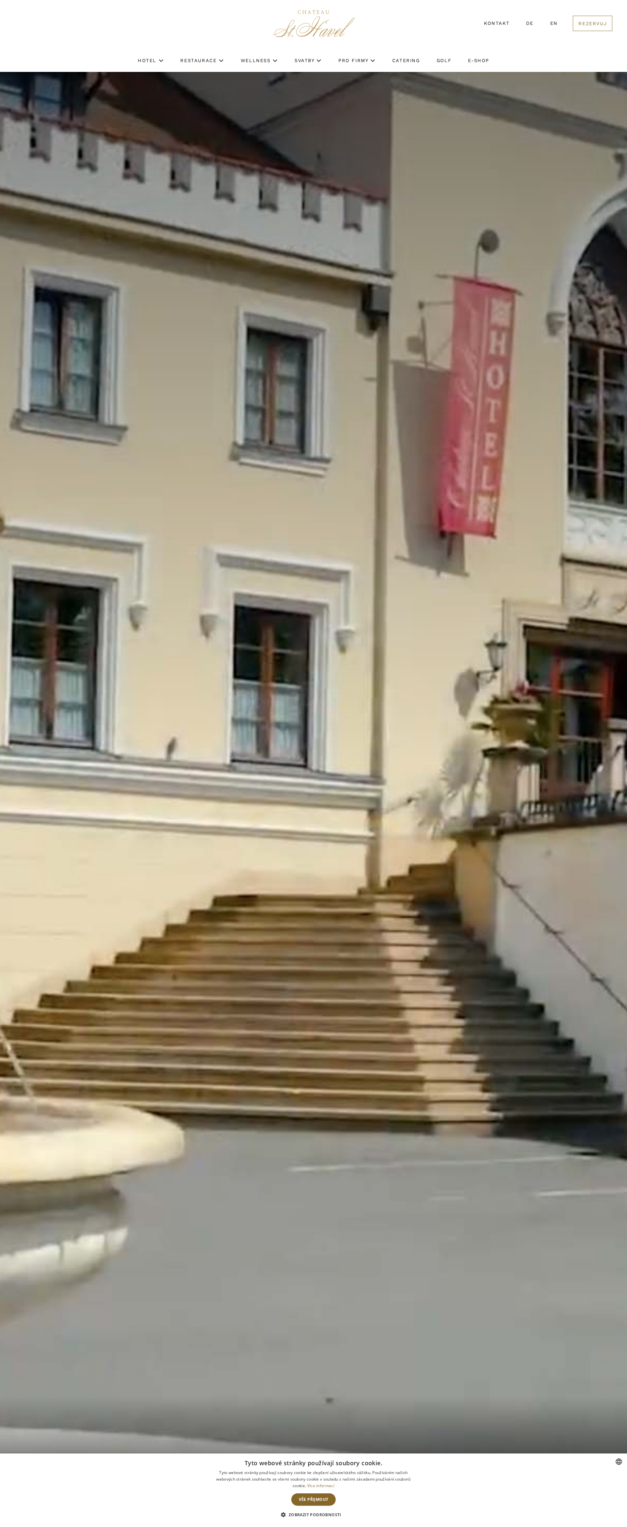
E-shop (478, 60)
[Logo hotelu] (313, 27)
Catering (406, 60)
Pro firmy (354, 60)
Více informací (320, 1485)
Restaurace (199, 60)
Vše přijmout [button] (314, 1499)
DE (529, 23)
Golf (444, 60)
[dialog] (313, 1490)
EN (554, 23)
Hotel (148, 60)
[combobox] (619, 1461)
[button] (313, 1515)
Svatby (305, 60)
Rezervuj (592, 23)
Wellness (257, 60)
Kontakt (496, 23)
